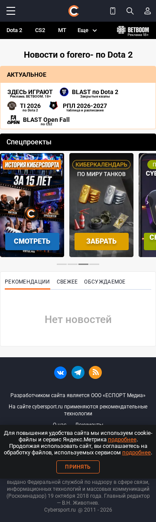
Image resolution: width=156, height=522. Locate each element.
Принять (78, 467)
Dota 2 (14, 30)
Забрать (101, 241)
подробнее (122, 439)
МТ (62, 30)
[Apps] (112, 11)
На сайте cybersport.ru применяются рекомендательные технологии (78, 410)
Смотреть (32, 241)
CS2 (40, 30)
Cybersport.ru (60, 510)
